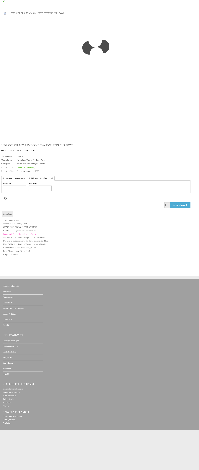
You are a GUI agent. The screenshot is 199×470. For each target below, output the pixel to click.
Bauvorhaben (8, 363)
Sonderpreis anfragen (11, 341)
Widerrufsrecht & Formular (13, 308)
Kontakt (6, 325)
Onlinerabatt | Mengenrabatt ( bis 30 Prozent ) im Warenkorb (27, 178)
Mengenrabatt (8, 357)
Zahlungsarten (8, 297)
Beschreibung (7, 214)
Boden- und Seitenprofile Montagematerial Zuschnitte (12, 419)
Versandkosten (8, 303)
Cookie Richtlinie (9, 314)
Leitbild (6, 374)
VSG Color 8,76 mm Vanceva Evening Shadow (37, 13)
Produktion (7, 369)
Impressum (7, 292)
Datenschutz (7, 319)
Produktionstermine (10, 346)
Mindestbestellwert (10, 352)
